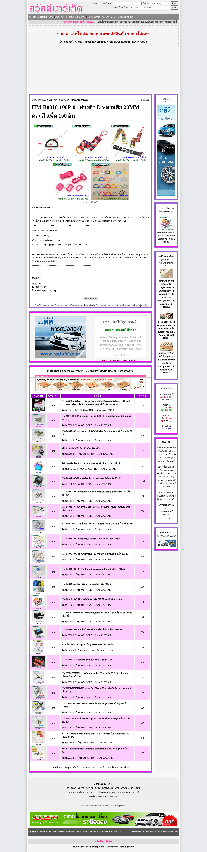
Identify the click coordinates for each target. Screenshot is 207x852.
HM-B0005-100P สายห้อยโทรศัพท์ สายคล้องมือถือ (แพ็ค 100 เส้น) (92, 629)
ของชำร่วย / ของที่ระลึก (58, 100)
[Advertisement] (103, 70)
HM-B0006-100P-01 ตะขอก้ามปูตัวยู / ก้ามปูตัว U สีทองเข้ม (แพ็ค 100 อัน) (95, 554)
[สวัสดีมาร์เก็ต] (56, 13)
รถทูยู (97, 788)
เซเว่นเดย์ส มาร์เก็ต (106, 792)
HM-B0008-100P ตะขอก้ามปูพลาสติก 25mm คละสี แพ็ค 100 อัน (91, 539)
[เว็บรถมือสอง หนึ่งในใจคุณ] (166, 546)
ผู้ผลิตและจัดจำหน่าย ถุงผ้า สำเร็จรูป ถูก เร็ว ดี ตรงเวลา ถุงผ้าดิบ (91, 463)
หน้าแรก (32, 17)
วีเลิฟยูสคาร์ (107, 788)
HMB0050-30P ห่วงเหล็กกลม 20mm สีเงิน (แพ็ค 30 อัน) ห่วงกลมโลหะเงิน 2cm (97, 524)
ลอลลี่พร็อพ (134, 788)
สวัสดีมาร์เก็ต (38, 100)
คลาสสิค (115, 806)
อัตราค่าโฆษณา (109, 17)
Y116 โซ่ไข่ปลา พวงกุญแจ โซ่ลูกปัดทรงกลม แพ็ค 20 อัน (87, 644)
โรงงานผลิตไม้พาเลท (71, 41)
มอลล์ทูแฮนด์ (123, 792)
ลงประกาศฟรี (93, 17)
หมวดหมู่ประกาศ (46, 17)
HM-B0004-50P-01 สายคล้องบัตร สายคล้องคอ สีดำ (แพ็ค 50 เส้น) (92, 478)
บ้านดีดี (124, 788)
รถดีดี (73, 788)
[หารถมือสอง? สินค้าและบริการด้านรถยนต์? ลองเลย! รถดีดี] (60, 357)
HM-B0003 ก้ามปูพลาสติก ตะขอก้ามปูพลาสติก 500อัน (86, 584)
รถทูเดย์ (89, 788)
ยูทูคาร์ (81, 788)
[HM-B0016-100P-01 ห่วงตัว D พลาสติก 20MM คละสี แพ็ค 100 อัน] (166, 229)
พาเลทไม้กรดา (126, 330)
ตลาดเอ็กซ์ (91, 792)
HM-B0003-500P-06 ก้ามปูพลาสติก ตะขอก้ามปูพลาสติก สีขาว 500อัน (93, 569)
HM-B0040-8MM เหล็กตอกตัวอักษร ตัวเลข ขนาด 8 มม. (87, 660)
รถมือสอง (167, 532)
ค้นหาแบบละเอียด (77, 17)
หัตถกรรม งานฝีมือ (79, 100)
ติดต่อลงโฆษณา (125, 17)
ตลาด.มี (135, 792)
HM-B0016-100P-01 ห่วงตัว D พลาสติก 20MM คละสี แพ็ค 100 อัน (92, 599)
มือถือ (122, 806)
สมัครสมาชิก (61, 17)
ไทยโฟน (114, 796)
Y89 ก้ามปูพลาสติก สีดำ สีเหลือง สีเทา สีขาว (82, 448)
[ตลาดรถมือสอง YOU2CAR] (103, 825)
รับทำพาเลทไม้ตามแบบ (107, 41)
